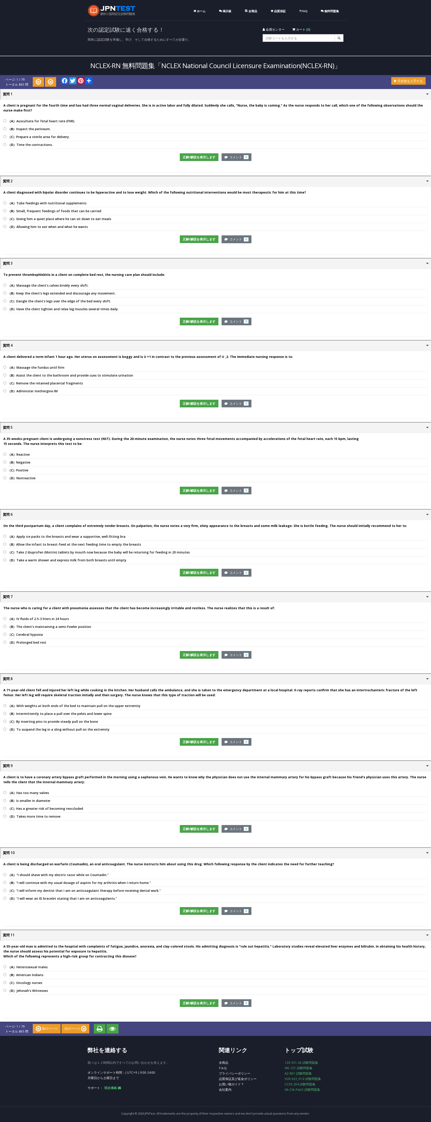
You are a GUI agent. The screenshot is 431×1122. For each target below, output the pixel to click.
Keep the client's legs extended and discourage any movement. (62, 293)
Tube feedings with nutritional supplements (47, 203)
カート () (302, 29)
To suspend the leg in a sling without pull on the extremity (59, 729)
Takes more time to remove (34, 816)
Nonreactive (21, 478)
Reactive (19, 454)
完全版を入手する (410, 81)
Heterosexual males (28, 967)
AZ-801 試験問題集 (298, 1073)
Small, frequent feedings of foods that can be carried (54, 211)
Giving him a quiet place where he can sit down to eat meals (59, 219)
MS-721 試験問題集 (298, 1068)
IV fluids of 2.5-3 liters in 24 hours (38, 619)
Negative (19, 462)
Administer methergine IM (33, 391)
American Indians (25, 975)
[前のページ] (38, 82)
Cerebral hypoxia (25, 634)
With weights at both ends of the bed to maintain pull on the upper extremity (74, 706)
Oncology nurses (25, 983)
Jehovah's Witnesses (28, 990)
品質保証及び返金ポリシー (238, 1079)
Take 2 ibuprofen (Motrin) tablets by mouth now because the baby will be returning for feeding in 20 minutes (99, 552)
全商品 (223, 1062)
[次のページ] (50, 82)
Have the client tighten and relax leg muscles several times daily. (63, 309)
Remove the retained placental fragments (45, 383)
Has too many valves (28, 793)
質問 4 (8, 345)
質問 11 (9, 935)
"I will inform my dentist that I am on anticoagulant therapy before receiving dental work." (84, 890)
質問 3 (8, 263)
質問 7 (8, 596)
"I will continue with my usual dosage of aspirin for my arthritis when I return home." (79, 883)
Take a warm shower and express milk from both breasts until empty (67, 560)
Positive (18, 470)
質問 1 (8, 94)
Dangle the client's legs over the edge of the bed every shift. (59, 301)
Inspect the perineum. (29, 129)
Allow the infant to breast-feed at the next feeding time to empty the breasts (74, 544)
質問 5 (8, 427)
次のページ (72, 1028)
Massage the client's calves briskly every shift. (48, 285)
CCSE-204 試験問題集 (300, 1084)
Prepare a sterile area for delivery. (39, 137)
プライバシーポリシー (234, 1073)
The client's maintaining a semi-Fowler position (49, 627)
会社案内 (225, 1089)
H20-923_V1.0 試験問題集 (303, 1079)
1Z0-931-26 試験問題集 (301, 1062)
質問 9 (8, 765)
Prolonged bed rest (27, 642)
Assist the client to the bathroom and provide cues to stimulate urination (70, 375)
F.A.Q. (223, 1068)
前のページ (49, 1028)
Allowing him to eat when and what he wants (48, 227)
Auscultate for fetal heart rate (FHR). (41, 121)
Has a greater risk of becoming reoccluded (45, 808)
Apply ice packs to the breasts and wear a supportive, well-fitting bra (66, 536)
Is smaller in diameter (29, 801)
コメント (237, 157)
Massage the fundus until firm (36, 367)
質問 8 (8, 678)
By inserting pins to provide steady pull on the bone (53, 721)
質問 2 (8, 181)
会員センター (275, 29)
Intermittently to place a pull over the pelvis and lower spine (60, 714)
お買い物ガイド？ (231, 1084)
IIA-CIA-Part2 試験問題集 (302, 1089)
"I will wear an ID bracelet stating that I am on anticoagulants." (62, 898)
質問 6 (8, 514)
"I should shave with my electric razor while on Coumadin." (58, 875)
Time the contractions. (30, 145)
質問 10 (9, 852)
